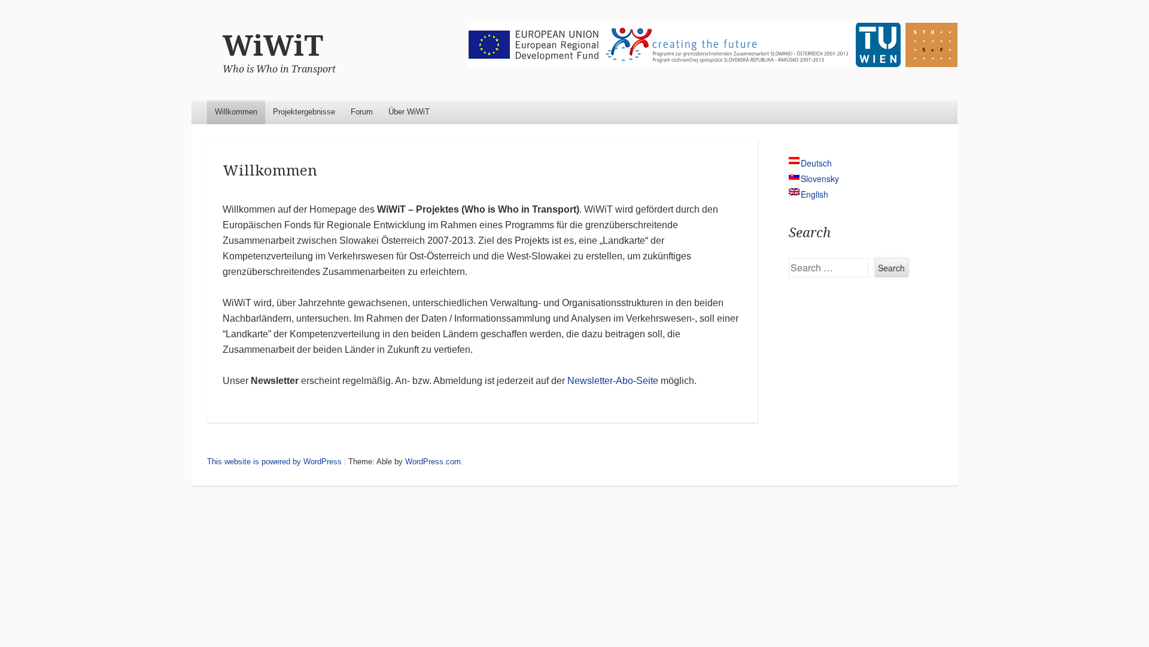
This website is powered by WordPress (274, 461)
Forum (362, 111)
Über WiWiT (409, 111)
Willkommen (236, 111)
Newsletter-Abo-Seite (612, 381)
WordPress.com (433, 461)
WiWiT (273, 46)
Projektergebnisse (304, 111)
